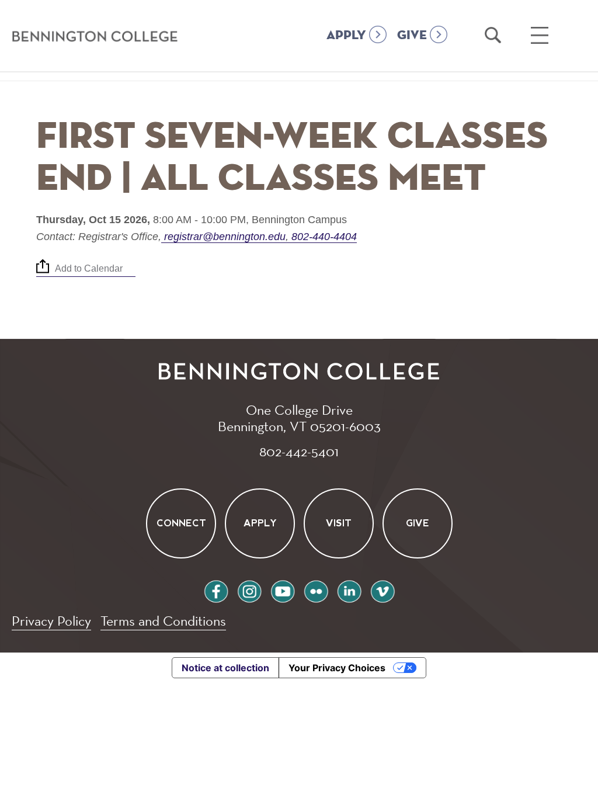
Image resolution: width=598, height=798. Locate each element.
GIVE (412, 35)
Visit (339, 523)
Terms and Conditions (163, 621)
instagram (249, 590)
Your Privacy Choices (336, 668)
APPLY (346, 35)
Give (417, 523)
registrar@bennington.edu (224, 236)
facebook (216, 590)
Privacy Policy (51, 621)
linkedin (349, 590)
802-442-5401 (299, 451)
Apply (259, 523)
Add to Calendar (89, 268)
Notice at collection (225, 668)
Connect (181, 523)
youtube (282, 590)
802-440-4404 (322, 236)
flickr (316, 590)
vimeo (382, 590)
